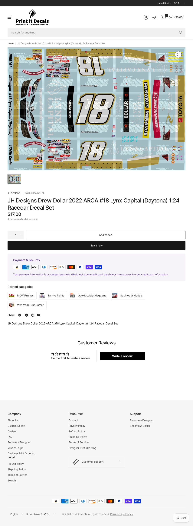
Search (12, 480)
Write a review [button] (122, 356)
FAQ (10, 436)
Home (11, 43)
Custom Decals (16, 425)
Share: (11, 315)
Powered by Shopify (121, 513)
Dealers (12, 431)
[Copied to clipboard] (38, 315)
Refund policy (16, 463)
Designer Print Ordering (21, 453)
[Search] (180, 32)
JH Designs (14, 193)
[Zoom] (178, 54)
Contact (73, 420)
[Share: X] (26, 315)
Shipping (12, 219)
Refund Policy (77, 431)
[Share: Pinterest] (32, 315)
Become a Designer (19, 442)
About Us (13, 420)
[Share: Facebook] (19, 315)
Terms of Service (79, 442)
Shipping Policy (78, 436)
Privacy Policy (77, 425)
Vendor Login (15, 447)
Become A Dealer (140, 425)
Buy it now (96, 245)
